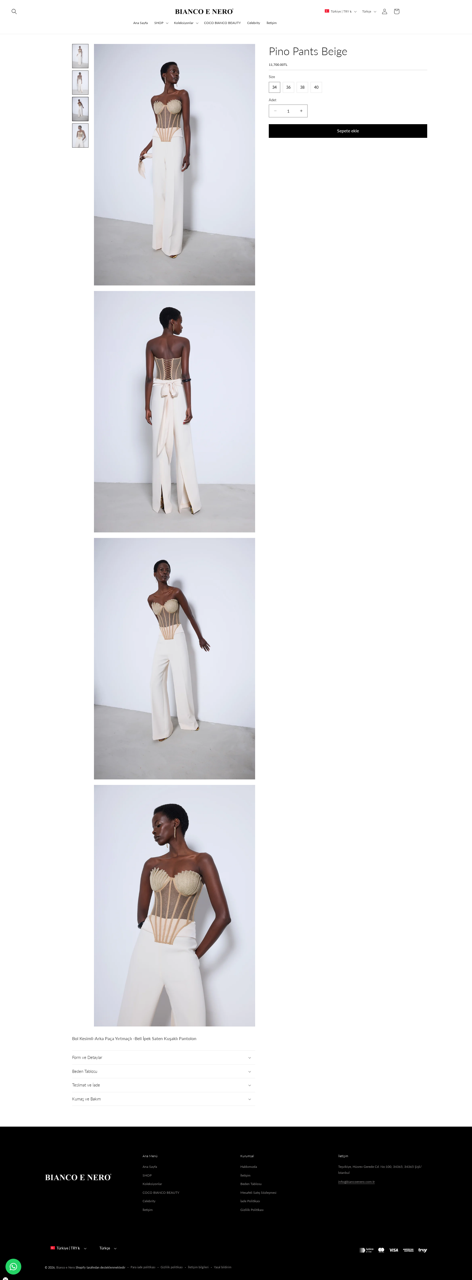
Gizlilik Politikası (252, 1210)
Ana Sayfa (150, 1167)
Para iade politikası (143, 1267)
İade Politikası (250, 1201)
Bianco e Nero (65, 1267)
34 (274, 87)
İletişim (148, 1210)
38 (302, 87)
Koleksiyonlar (183, 23)
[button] (14, 11)
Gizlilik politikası (172, 1267)
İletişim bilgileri (198, 1267)
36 (288, 87)
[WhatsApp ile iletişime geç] (13, 1267)
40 (316, 87)
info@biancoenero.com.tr (356, 1182)
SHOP (158, 23)
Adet (272, 100)
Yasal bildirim (222, 1267)
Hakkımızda (248, 1167)
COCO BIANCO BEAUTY (161, 1192)
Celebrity (149, 1201)
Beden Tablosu (251, 1184)
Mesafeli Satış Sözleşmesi (258, 1192)
